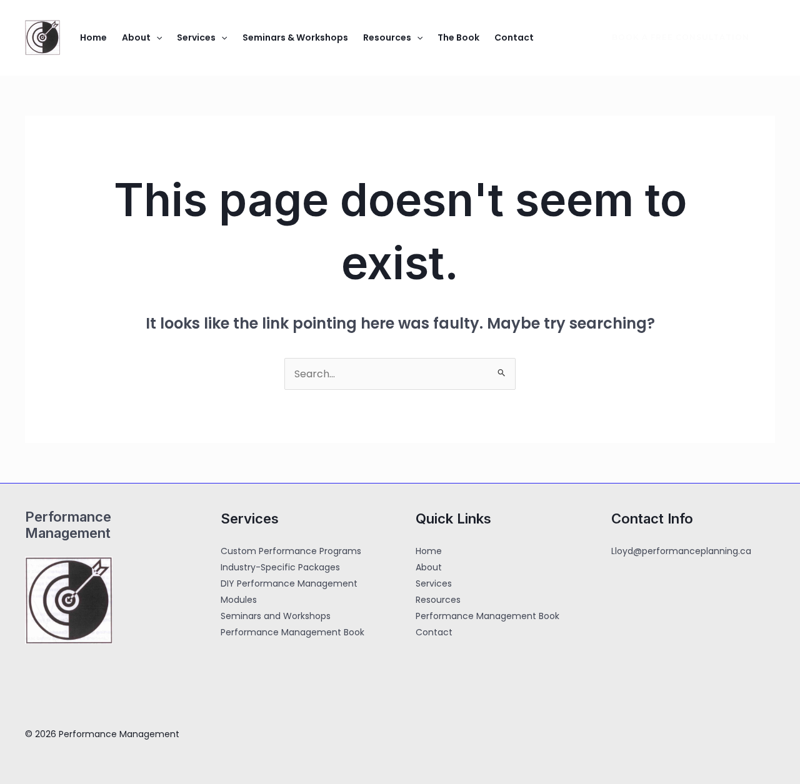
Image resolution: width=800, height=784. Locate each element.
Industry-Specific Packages (280, 567)
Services (196, 37)
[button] (156, 37)
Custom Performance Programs (291, 551)
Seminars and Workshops (276, 616)
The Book (458, 37)
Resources (387, 37)
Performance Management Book (292, 632)
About (136, 37)
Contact (514, 37)
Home (93, 37)
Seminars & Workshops (295, 37)
